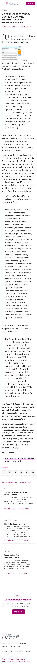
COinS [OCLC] (11, 128)
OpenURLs (10, 110)
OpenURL (9, 288)
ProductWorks (8, 448)
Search (4, 651)
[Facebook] (2, 638)
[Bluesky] (9, 638)
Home (3, 644)
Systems (5, 10)
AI (5, 489)
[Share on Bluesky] (9, 472)
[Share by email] (27, 472)
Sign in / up (18, 612)
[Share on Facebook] (15, 472)
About (16, 644)
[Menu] (3, 3)
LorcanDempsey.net (17, 659)
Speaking (5, 646)
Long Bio (20, 646)
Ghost (20, 661)
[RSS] (6, 638)
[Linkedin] (13, 638)
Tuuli (29, 661)
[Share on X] (4, 472)
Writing (23, 644)
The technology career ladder (16, 524)
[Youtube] (16, 638)
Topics (10, 651)
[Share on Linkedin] (21, 472)
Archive (12, 646)
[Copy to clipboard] (33, 472)
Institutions (10, 520)
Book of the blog (25, 651)
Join (16, 651)
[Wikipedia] (20, 638)
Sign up (30, 4)
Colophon (5, 654)
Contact (10, 644)
